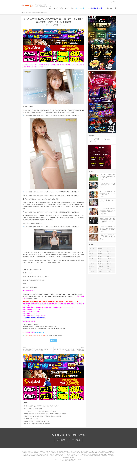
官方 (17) (109, 263)
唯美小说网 (36, 454)
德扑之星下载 (67, 454)
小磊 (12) (109, 269)
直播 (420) (91, 248)
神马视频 (86, 455)
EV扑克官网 (108, 8)
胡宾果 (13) (100, 266)
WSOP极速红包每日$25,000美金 (54, 335)
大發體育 (33, 455)
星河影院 (47, 454)
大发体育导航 (111, 455)
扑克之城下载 (95, 454)
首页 (50, 8)
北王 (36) (109, 253)
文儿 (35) (100, 256)
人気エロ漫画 (42, 452)
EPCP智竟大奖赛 (44, 455)
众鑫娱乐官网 (97, 451)
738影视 (68, 452)
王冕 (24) (91, 261)
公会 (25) (109, 258)
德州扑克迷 (36, 451)
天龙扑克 (84, 454)
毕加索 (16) (91, 266)
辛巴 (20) (109, 261)
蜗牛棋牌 (71, 451)
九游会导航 (30, 452)
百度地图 (68, 460)
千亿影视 (107, 452)
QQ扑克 (78, 452)
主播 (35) (91, 256)
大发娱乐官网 (104, 455)
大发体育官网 (97, 455)
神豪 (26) (91, 258)
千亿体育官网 (110, 454)
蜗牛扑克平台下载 (40, 12)
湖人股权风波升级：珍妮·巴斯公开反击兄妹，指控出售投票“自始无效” (41, 406)
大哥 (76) (100, 251)
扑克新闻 (52, 455)
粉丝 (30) (109, 256)
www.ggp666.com (39, 332)
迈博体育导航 (111, 451)
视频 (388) (100, 248)
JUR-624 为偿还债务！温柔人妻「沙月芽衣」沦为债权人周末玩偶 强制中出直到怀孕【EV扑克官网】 (69, 350)
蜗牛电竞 (38, 455)
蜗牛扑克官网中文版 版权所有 (75, 459)
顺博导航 (48, 452)
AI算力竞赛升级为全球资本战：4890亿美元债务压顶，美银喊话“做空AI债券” (43, 416)
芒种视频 (66, 451)
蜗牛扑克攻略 (69, 8)
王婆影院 (57, 454)
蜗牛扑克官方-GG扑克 (27, 5)
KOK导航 (25, 452)
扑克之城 (89, 454)
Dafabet (62, 455)
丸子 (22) (100, 261)
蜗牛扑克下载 (80, 8)
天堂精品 (80, 455)
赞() (54, 340)
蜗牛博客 (61, 451)
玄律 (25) (100, 258)
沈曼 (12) (109, 266)
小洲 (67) (100, 253)
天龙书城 (48, 451)
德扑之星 (73, 454)
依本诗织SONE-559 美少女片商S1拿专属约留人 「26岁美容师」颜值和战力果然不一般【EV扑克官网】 (37, 350)
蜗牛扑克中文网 (54, 451)
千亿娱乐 (102, 452)
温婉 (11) (100, 271)
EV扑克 (30, 454)
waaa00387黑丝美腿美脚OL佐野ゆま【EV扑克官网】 (37, 421)
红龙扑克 (112, 452)
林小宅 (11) (91, 271)
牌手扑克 (67, 455)
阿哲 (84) (91, 251)
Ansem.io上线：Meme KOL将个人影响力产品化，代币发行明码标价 (40, 411)
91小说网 (42, 454)
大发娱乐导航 (66, 457)
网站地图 (64, 460)
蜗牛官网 (59, 452)
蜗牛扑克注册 (76, 440)
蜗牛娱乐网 (77, 451)
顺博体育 (54, 452)
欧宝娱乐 (36, 452)
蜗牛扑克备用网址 (84, 451)
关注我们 (113, 2)
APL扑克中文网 (26, 455)
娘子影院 (52, 454)
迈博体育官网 (104, 451)
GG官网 (63, 452)
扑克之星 (79, 454)
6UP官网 (91, 451)
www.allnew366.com (33, 65)
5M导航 (97, 452)
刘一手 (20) (91, 263)
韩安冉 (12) (100, 269)
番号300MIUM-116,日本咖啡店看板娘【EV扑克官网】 (37, 423)
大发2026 (91, 455)
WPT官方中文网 (102, 454)
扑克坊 (61, 454)
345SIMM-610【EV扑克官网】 (31, 418)
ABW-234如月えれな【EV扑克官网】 (33, 408)
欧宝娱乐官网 (84, 452)
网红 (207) (109, 248)
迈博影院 (26, 454)
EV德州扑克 (57, 455)
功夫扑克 (73, 452)
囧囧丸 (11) (109, 271)
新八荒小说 (42, 451)
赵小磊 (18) (100, 263)
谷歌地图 (73, 460)
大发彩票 (72, 457)
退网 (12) (91, 269)
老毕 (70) (91, 253)
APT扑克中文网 (74, 455)
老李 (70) (109, 251)
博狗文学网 (30, 451)
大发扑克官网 (91, 452)
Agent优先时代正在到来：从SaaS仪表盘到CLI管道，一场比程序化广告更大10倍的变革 (45, 413)
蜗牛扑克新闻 (58, 8)
